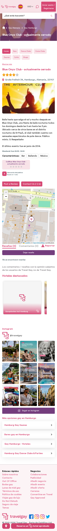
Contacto (7, 478)
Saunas (7, 57)
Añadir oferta (37, 488)
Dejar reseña (28, 253)
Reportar (50, 246)
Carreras (34, 491)
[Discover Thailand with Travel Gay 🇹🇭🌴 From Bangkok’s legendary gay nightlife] (10, 373)
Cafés (16, 57)
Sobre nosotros (10, 474)
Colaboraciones (38, 474)
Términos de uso (10, 491)
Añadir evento (37, 484)
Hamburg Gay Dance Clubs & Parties (23, 453)
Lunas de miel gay (11, 488)
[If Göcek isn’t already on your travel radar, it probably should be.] (10, 351)
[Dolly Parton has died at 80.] (46, 351)
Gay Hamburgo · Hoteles (17, 444)
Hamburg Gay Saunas (15, 425)
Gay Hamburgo (30, 28)
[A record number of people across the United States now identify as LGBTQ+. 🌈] (10, 395)
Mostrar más (7, 64)
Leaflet (27, 243)
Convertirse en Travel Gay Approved (41, 496)
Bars (15, 51)
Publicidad (35, 478)
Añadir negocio (38, 481)
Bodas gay (7, 484)
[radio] (4, 74)
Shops (25, 57)
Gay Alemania (14, 28)
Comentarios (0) (28, 246)
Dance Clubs (26, 51)
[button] (31, 219)
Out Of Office (9, 481)
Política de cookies (11, 494)
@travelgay (16, 335)
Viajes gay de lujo (11, 498)
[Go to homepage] (10, 6)
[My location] (6, 526)
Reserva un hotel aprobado (33, 526)
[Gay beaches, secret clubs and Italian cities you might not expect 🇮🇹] (28, 351)
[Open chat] (37, 6)
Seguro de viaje (10, 504)
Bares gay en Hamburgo (17, 434)
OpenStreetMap (39, 243)
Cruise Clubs (40, 51)
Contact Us (28, 184)
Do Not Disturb (10, 501)
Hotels (6, 51)
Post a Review (11, 184)
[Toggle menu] (2, 6)
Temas (5, 508)
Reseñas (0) (9, 246)
